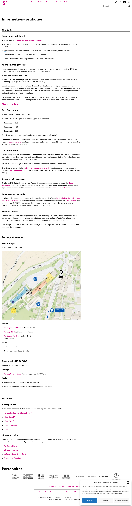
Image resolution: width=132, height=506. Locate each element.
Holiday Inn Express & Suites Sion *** (18, 413)
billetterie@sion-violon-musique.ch (29, 40)
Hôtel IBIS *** (9, 429)
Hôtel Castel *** (10, 417)
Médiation (79, 486)
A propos (69, 492)
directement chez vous (18, 170)
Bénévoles (70, 486)
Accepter (89, 500)
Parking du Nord (10, 336)
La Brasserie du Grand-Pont (15, 454)
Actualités (58, 2)
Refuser (105, 500)
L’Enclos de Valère (11, 450)
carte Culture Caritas (61, 188)
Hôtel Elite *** (9, 421)
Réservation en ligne (10, 104)
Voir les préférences (121, 500)
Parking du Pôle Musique (13, 328)
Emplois (61, 492)
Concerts (49, 2)
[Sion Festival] (4, 2)
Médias (40, 492)
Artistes (40, 2)
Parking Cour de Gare (12, 374)
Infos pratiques (80, 2)
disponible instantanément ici (37, 168)
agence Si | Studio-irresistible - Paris (74, 499)
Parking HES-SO (10, 332)
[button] (128, 482)
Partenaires (68, 2)
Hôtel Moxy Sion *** (11, 425)
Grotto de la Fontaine (12, 458)
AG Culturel (71, 200)
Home (33, 2)
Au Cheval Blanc (10, 446)
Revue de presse (51, 492)
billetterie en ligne (14, 142)
